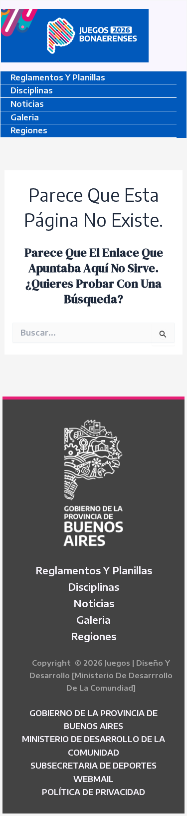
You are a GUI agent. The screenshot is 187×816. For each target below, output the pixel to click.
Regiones (28, 130)
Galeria (24, 117)
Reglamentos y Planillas (57, 77)
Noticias (27, 104)
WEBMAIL (93, 779)
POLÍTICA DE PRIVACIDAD (93, 792)
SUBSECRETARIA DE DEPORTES (93, 766)
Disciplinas (31, 90)
